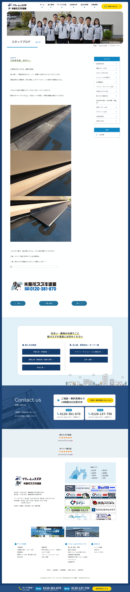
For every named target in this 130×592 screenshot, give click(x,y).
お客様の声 (73, 5)
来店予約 (80, 570)
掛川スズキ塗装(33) (102, 96)
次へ (78, 303)
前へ (19, 303)
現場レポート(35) (101, 68)
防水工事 (40, 367)
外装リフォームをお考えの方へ (77, 552)
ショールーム (72, 559)
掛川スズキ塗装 (65, 434)
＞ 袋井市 (93, 473)
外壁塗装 (20, 547)
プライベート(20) (101, 112)
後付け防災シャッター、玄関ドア (52, 550)
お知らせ (96, 550)
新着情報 (95, 5)
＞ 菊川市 (104, 470)
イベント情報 (98, 547)
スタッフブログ (103, 45)
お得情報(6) (99, 82)
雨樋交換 (44, 547)
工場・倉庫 (88, 359)
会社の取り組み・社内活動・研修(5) (106, 101)
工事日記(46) (100, 116)
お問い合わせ (112, 6)
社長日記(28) (100, 64)
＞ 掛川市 (93, 470)
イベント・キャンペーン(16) (104, 87)
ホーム (42, 5)
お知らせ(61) (100, 121)
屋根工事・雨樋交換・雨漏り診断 (40, 359)
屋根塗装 (20, 552)
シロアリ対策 (46, 552)
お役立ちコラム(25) (102, 91)
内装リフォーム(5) (101, 107)
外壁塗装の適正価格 (74, 555)
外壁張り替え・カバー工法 (25, 550)
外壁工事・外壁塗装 (40, 352)
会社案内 (55, 570)
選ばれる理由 (72, 550)
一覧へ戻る (48, 303)
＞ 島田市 (104, 473)
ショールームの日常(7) (103, 77)
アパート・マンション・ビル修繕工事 (88, 352)
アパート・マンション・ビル (50, 555)
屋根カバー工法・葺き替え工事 (26, 555)
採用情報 (63, 570)
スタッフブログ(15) (102, 73)
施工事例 (51, 5)
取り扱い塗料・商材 (74, 547)
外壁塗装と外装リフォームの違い (78, 557)
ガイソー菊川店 (65, 448)
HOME (95, 45)
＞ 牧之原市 (104, 475)
